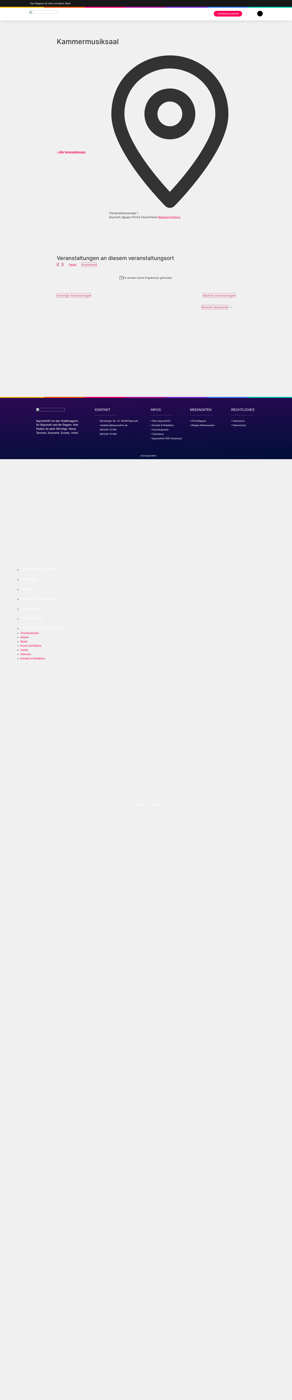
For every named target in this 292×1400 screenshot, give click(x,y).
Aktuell (30, 579)
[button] (260, 13)
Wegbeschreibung (169, 217)
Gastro (30, 608)
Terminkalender (39, 569)
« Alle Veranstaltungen (71, 152)
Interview (32, 618)
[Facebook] (261, 3)
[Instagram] (255, 3)
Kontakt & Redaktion (44, 628)
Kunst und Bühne (40, 599)
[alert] (146, 277)
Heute (72, 264)
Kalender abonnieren (215, 307)
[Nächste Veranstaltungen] (63, 264)
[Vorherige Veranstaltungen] (58, 264)
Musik (28, 589)
